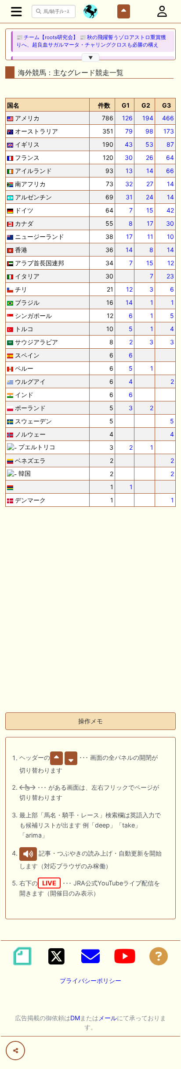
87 (170, 144)
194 (147, 118)
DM (75, 1018)
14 (149, 170)
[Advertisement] (90, 614)
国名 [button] (13, 105)
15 (149, 210)
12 (170, 263)
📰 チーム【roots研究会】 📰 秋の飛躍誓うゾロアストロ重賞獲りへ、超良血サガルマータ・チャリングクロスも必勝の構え (91, 41)
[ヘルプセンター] (158, 956)
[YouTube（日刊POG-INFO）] (124, 956)
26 (149, 157)
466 (168, 118)
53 (149, 144)
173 (168, 131)
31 (129, 197)
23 (170, 276)
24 (149, 197)
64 (170, 157)
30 (129, 157)
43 (129, 144)
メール (107, 1018)
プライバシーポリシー (90, 980)
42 (170, 210)
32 (129, 184)
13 (129, 170)
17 (150, 223)
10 (170, 236)
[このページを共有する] (15, 1050)
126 (127, 118)
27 (149, 184)
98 (149, 131)
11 (150, 236)
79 (129, 131)
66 (170, 170)
